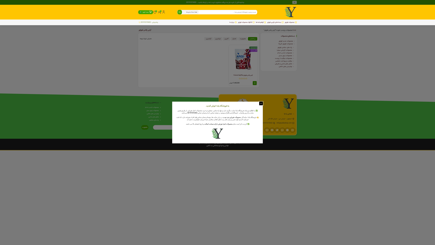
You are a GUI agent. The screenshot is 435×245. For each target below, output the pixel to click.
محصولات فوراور (289, 22)
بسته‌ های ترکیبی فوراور (274, 22)
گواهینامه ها (260, 22)
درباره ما (231, 22)
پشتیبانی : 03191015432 (149, 22)
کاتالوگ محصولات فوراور (245, 22)
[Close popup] (261, 103)
